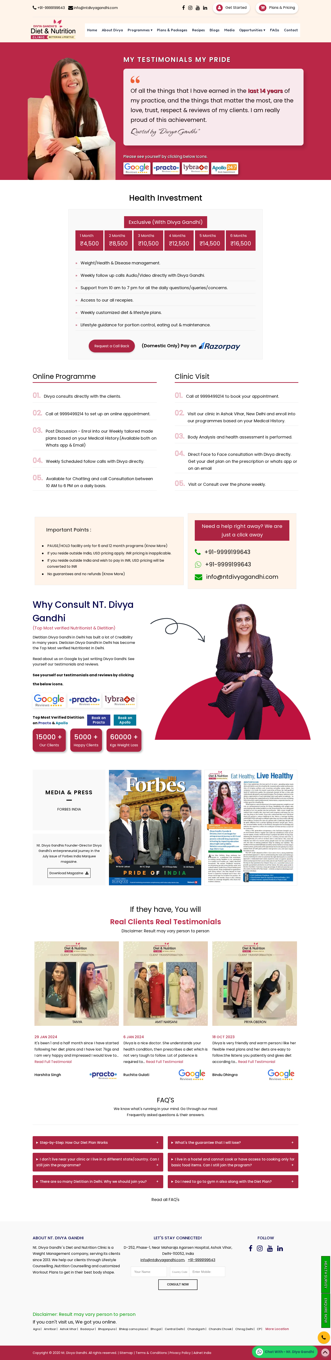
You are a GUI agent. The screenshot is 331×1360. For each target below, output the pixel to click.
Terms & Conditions (151, 1353)
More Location (277, 1329)
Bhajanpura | (107, 1329)
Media (229, 30)
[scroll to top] (325, 1352)
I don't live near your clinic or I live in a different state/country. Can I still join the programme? (97, 1162)
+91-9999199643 (227, 552)
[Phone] (320, 1334)
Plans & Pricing (281, 7)
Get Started (235, 7)
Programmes (140, 30)
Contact (291, 30)
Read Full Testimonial (53, 1061)
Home (92, 30)
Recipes (198, 30)
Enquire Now (325, 1310)
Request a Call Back (111, 346)
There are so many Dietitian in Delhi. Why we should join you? (93, 1181)
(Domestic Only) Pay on (169, 346)
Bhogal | (157, 1329)
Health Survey (325, 1274)
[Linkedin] (205, 7)
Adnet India (202, 1353)
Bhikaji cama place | (134, 1329)
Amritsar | (51, 1329)
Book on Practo (99, 720)
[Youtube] (198, 7)
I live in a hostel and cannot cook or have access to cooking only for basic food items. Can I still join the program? (233, 1162)
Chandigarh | (197, 1329)
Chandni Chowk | (221, 1329)
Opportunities (252, 30)
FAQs (274, 30)
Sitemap (126, 1353)
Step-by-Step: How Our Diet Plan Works (74, 1142)
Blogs (215, 30)
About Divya (112, 30)
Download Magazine (67, 873)
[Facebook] (183, 7)
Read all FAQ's (165, 1199)
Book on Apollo (125, 720)
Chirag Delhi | (245, 1329)
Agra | (37, 1329)
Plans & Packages (172, 30)
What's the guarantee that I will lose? (208, 1142)
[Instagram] (190, 7)
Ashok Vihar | (69, 1329)
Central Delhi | (175, 1329)
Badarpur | (88, 1329)
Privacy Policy (180, 1353)
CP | (260, 1329)
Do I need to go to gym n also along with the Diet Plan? (223, 1181)
